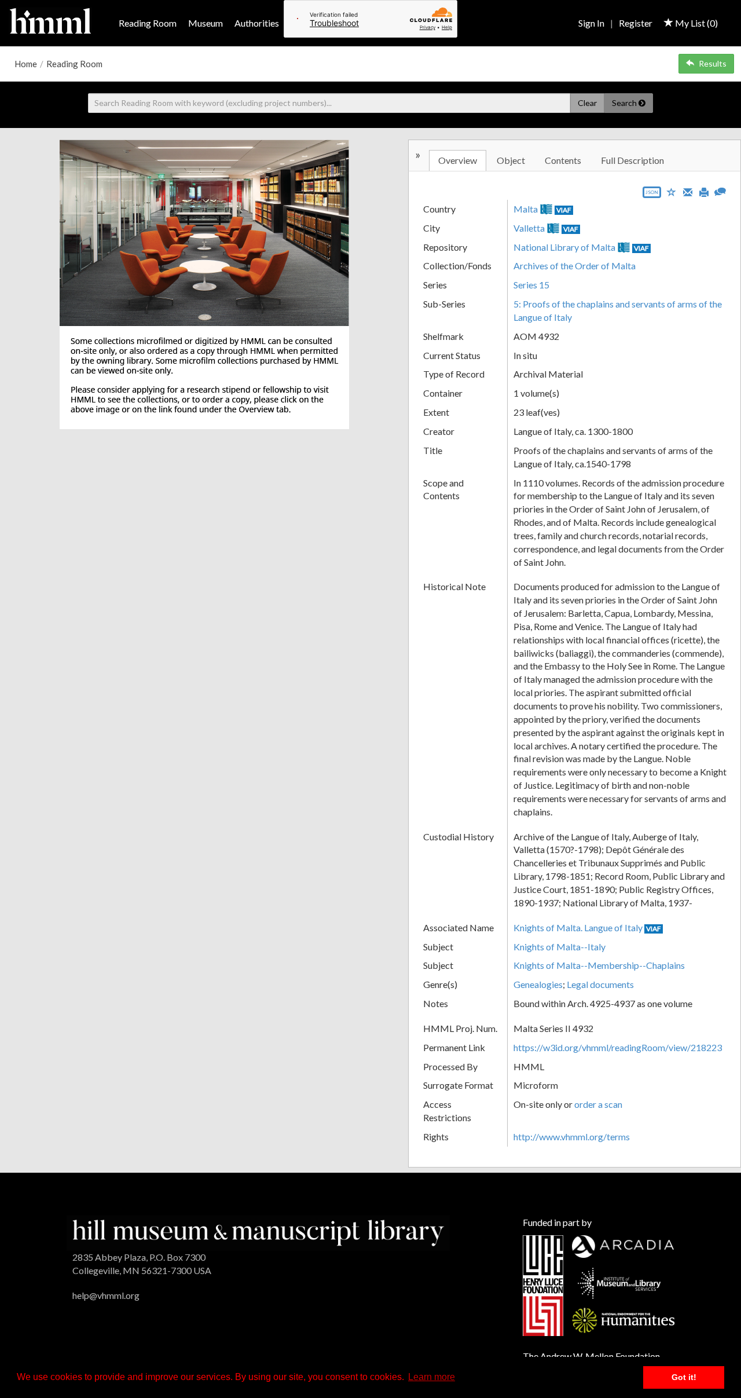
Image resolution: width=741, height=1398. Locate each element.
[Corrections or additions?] (720, 190)
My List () (695, 22)
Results (713, 63)
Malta (525, 208)
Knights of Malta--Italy (559, 946)
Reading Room (148, 22)
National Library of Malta (564, 246)
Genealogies (538, 984)
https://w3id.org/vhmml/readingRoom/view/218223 (617, 1047)
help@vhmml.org (106, 1295)
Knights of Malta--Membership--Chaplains (599, 965)
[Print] (704, 191)
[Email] (687, 191)
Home (25, 63)
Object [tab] (511, 160)
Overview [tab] (457, 160)
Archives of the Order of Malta (574, 265)
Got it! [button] (684, 1377)
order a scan (598, 1104)
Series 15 (531, 284)
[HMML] (258, 1231)
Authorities (256, 22)
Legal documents (600, 984)
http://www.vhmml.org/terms (571, 1136)
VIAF (563, 210)
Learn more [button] (431, 1377)
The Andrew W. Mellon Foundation (591, 1356)
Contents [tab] (563, 160)
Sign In (591, 22)
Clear (587, 103)
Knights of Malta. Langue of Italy (578, 927)
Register (635, 22)
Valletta (529, 227)
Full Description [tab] (632, 160)
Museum (205, 22)
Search (625, 103)
